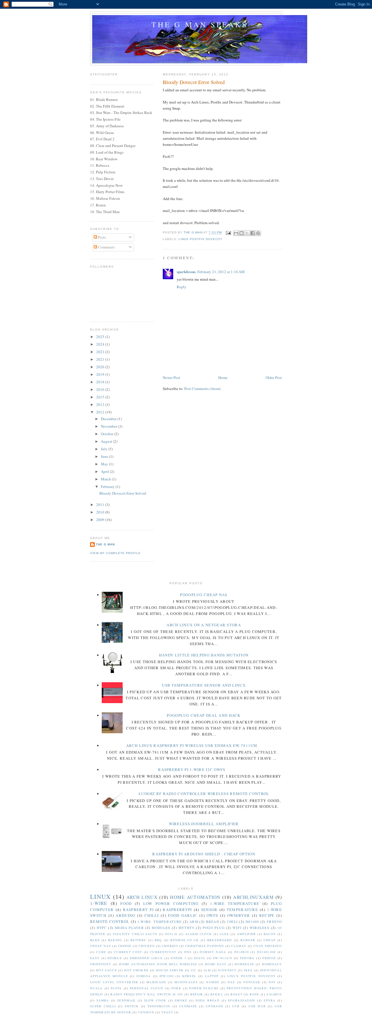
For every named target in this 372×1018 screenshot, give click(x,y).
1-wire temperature (234, 903)
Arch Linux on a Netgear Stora (204, 624)
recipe (267, 915)
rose (254, 994)
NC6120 (171, 934)
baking (115, 940)
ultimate (188, 1006)
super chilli (103, 1006)
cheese (125, 946)
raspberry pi (138, 909)
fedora (247, 958)
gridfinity (100, 964)
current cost (128, 952)
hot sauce (106, 970)
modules (161, 928)
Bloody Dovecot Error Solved (122, 493)
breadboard (219, 940)
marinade (156, 982)
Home (223, 377)
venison (146, 1012)
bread (212, 921)
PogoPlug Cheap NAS (203, 594)
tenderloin (158, 1006)
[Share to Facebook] (252, 233)
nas (231, 982)
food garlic (182, 915)
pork (176, 988)
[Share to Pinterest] (258, 233)
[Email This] (236, 233)
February (108, 486)
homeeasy (272, 964)
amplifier (246, 934)
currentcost (163, 952)
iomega (143, 976)
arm (193, 921)
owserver (238, 915)
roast (236, 994)
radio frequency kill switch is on (146, 994)
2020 (100, 366)
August (107, 441)
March (106, 479)
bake (95, 940)
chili (232, 921)
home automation (195, 897)
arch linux (142, 897)
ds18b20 (241, 952)
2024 (100, 344)
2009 (100, 519)
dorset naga (213, 952)
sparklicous (186, 271)
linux (100, 896)
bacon (270, 934)
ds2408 (252, 921)
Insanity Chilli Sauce (135, 934)
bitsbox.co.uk (184, 940)
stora (270, 1000)
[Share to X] (247, 233)
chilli (151, 915)
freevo (274, 921)
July (104, 448)
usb (235, 1006)
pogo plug (214, 928)
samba (102, 1000)
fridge (269, 958)
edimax (115, 958)
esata (199, 958)
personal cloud (146, 988)
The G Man (105, 544)
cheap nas (100, 946)
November (109, 426)
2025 (100, 336)
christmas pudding (204, 946)
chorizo (170, 946)
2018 (100, 381)
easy (95, 958)
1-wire (99, 903)
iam (207, 970)
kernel (189, 976)
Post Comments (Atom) (202, 388)
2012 (100, 412)
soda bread (208, 1000)
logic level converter (114, 982)
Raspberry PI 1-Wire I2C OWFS (191, 769)
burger (247, 940)
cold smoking (267, 946)
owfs (212, 915)
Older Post (274, 377)
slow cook (155, 1000)
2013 (100, 404)
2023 (100, 351)
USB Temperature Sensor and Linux (204, 685)
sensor (209, 909)
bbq (158, 940)
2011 (100, 504)
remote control (109, 921)
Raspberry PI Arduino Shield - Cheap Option (203, 854)
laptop (212, 976)
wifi (237, 928)
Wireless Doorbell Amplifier (204, 823)
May (105, 464)
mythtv (186, 928)
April (105, 471)
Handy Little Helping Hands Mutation (204, 655)
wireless (259, 928)
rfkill (216, 994)
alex (224, 934)
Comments (106, 247)
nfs (272, 982)
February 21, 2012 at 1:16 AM (221, 271)
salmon (274, 994)
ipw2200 (167, 976)
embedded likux (146, 958)
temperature (242, 909)
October (107, 433)
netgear (251, 982)
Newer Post (171, 377)
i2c (193, 970)
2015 (100, 397)
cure (101, 952)
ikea (248, 970)
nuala (96, 988)
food (126, 903)
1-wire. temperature (159, 921)
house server (170, 970)
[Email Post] (228, 232)
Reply (181, 286)
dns (188, 952)
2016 (100, 389)
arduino (125, 915)
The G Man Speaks (199, 24)
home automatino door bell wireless (158, 964)
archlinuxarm (253, 897)
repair (196, 994)
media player (129, 928)
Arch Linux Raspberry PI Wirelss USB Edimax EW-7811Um (191, 745)
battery (138, 940)
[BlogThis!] (241, 233)
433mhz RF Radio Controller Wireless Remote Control (203, 793)
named (212, 982)
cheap (270, 940)
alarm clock (198, 934)
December (109, 418)
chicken (147, 946)
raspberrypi (177, 909)
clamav (238, 946)
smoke (181, 1000)
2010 (100, 512)
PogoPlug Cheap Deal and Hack (203, 715)
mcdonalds (186, 982)
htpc (102, 928)
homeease (244, 964)
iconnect (227, 970)
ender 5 (178, 958)
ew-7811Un (222, 958)
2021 (100, 359)
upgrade (214, 1006)
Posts (101, 237)
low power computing (171, 903)
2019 (100, 374)
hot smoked (136, 970)
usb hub (257, 1006)
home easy (216, 964)
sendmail (126, 1000)
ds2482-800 (266, 952)
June (105, 456)
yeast (167, 1012)
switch (132, 1006)
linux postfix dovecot (200, 239)
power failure (204, 988)
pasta (116, 988)
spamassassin (241, 1000)
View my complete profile (115, 553)
